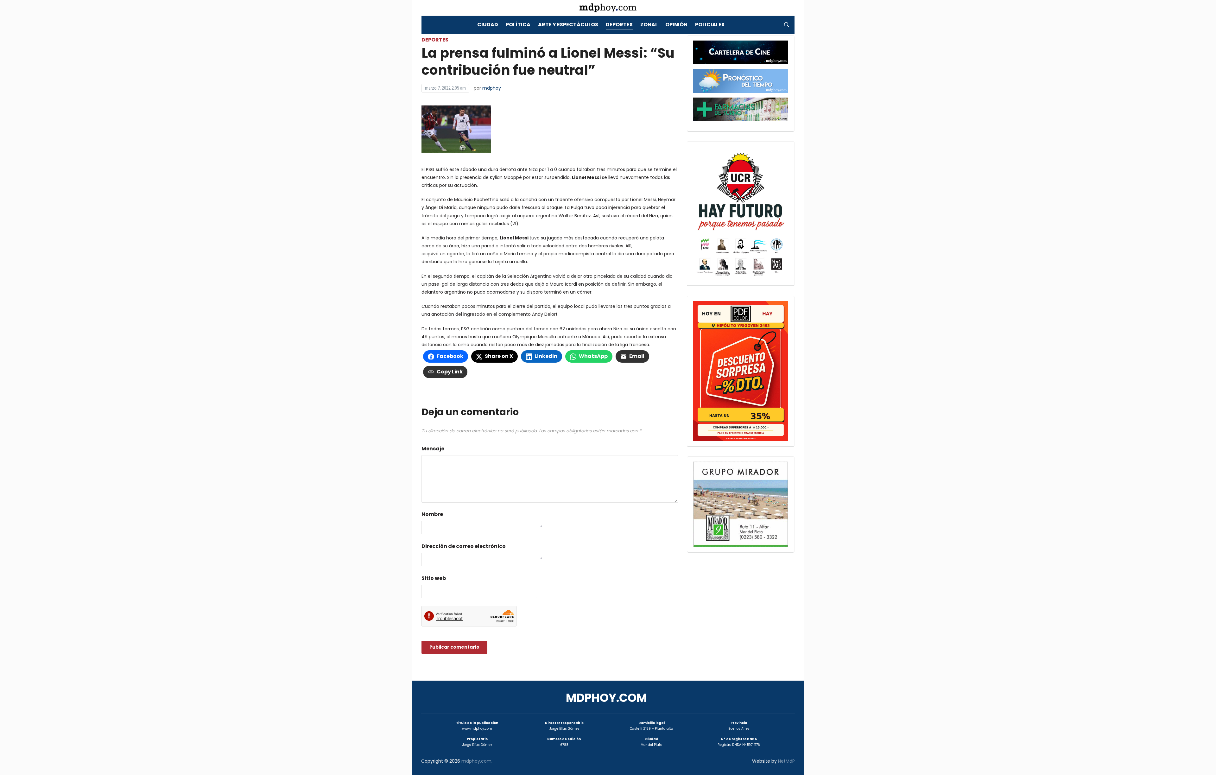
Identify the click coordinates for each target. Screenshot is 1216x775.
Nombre (432, 514)
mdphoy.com (606, 698)
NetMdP (786, 761)
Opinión (676, 24)
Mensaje (432, 448)
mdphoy (491, 88)
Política (518, 24)
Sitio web (433, 578)
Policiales (710, 24)
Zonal (649, 24)
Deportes (619, 24)
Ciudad (487, 24)
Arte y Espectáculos (568, 24)
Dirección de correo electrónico (463, 546)
